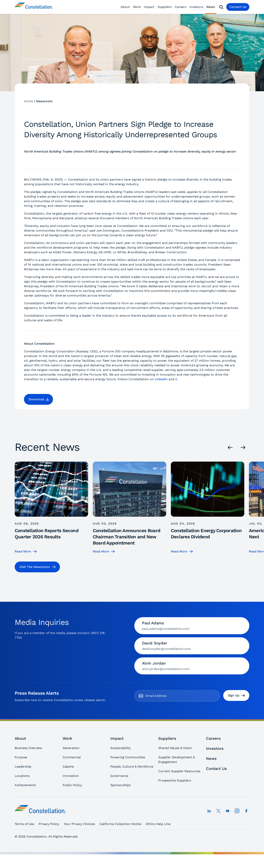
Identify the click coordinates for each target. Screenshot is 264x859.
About (125, 7)
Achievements (25, 785)
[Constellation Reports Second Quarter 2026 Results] (51, 508)
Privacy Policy (49, 824)
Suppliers (165, 7)
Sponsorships (120, 785)
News (210, 7)
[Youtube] (227, 811)
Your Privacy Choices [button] (79, 824)
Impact (149, 7)
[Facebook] (246, 811)
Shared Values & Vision (175, 748)
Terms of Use (24, 824)
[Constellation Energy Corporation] (34, 7)
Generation (71, 748)
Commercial (72, 757)
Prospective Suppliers (174, 780)
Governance (119, 776)
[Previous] (230, 447)
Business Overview (28, 748)
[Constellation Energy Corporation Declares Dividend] (207, 508)
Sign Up (233, 695)
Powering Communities (127, 757)
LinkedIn (161, 379)
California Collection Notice (120, 824)
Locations (22, 776)
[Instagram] (237, 811)
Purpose (21, 757)
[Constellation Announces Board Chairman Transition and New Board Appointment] (129, 508)
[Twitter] (218, 811)
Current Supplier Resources (179, 771)
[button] (38, 399)
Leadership (23, 766)
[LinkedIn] (209, 811)
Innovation (71, 776)
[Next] (243, 447)
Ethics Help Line (158, 824)
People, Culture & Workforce (131, 766)
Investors (196, 7)
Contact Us (237, 7)
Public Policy (72, 785)
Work (137, 7)
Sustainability (120, 748)
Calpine (68, 766)
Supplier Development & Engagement (176, 759)
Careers (180, 7)
